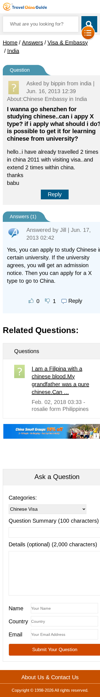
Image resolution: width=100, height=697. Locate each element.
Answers (32, 42)
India (13, 51)
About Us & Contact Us (50, 677)
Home (10, 42)
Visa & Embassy (68, 42)
